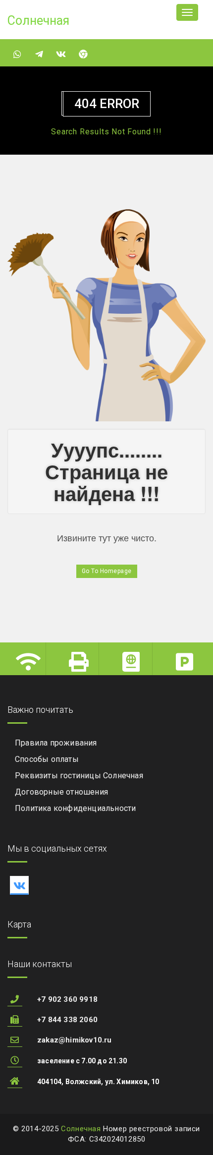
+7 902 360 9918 (67, 999)
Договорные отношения (61, 792)
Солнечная (81, 1128)
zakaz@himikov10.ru (74, 1040)
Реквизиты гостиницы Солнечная (79, 775)
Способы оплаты (47, 759)
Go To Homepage (107, 571)
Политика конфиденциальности (75, 808)
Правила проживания (56, 743)
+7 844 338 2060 (67, 1019)
